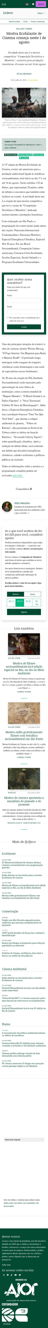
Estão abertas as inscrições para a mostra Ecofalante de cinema (22, 876)
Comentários (22, 489)
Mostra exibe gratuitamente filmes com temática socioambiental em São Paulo (24, 735)
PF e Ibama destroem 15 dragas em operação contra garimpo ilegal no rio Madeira (23, 1064)
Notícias (12, 793)
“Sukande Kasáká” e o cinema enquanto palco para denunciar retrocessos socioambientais (23, 999)
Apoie (41, 4)
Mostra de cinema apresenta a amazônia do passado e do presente (24, 801)
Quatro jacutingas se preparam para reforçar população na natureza (23, 944)
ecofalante (25, 158)
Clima (25, 21)
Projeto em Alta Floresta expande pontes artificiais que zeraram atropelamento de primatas (21, 922)
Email (9, 306)
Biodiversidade (14, 21)
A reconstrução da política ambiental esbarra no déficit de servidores (23, 1034)
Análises (5, 1030)
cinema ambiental (26, 155)
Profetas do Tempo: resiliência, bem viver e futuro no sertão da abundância (22, 954)
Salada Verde (24, 28)
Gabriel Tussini (24, 692)
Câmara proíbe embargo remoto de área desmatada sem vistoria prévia (21, 1054)
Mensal (16, 594)
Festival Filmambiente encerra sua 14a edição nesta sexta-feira (23, 989)
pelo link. (18, 475)
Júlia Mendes (24, 73)
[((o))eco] (8, 12)
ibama (6, 1024)
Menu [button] (40, 13)
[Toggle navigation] (33, 4)
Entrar (6, 1324)
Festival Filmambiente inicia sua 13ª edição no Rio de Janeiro (24, 1009)
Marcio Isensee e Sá (31, 823)
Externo (5, 930)
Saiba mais (6, 1264)
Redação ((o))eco (15, 823)
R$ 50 (28, 601)
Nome (9, 295)
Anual (32, 594)
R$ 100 (36, 603)
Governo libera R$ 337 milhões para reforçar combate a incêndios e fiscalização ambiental (24, 1044)
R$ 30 (19, 601)
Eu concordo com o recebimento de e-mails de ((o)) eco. (25, 319)
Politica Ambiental (38, 21)
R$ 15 (11, 601)
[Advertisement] (24, 1109)
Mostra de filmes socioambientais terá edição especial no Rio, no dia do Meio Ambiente (24, 668)
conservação (39, 155)
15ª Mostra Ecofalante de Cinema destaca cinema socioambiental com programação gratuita (22, 865)
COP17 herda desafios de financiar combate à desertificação (23, 934)
